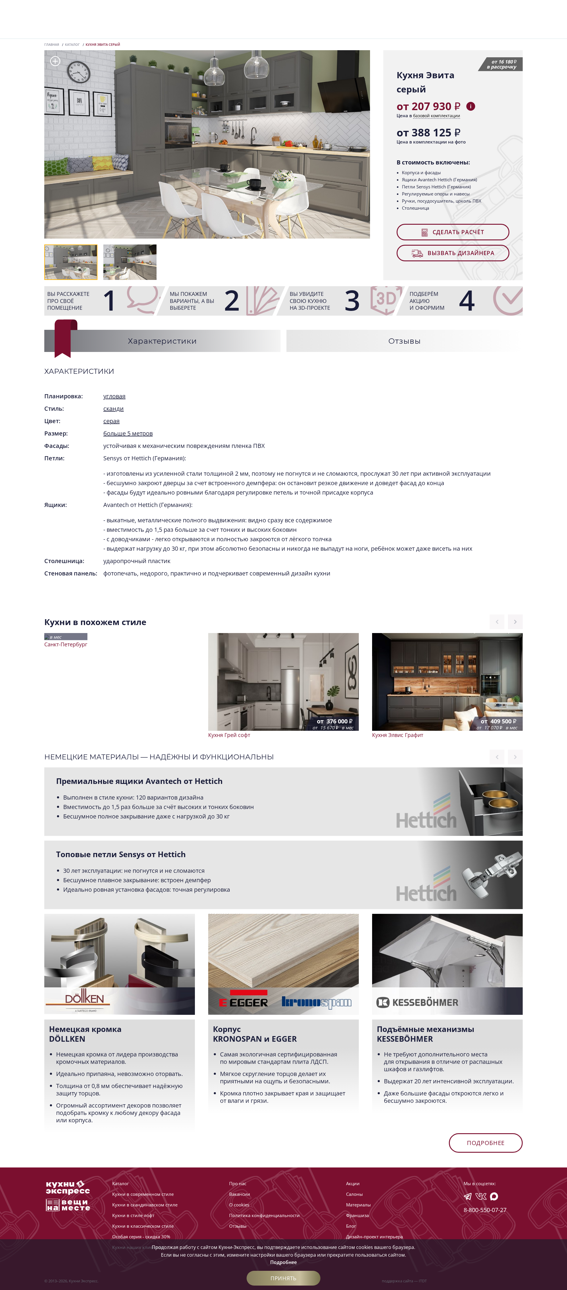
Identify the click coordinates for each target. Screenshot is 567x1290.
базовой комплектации (436, 115)
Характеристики (162, 341)
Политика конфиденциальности (264, 1215)
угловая (114, 396)
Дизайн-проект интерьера (374, 1237)
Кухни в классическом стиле (143, 1226)
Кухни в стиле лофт (133, 1215)
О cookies (239, 1205)
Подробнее (486, 1143)
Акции (353, 1183)
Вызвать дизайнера (460, 253)
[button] (55, 61)
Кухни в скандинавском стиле (144, 1205)
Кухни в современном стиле (143, 1194)
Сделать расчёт (457, 232)
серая (111, 421)
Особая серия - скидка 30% (141, 1237)
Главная (51, 44)
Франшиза (357, 1215)
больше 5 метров (128, 433)
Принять (283, 1278)
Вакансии (239, 1194)
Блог (351, 1226)
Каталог (72, 44)
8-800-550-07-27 (485, 1210)
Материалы (358, 1205)
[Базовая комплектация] (470, 106)
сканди (113, 408)
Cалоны (354, 1194)
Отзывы (404, 341)
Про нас (237, 1183)
